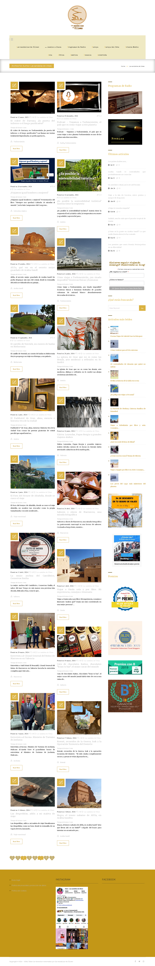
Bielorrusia (18, 362)
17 (46, 858)
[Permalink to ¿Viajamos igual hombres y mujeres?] (33, 182)
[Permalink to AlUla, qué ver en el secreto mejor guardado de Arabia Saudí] (33, 260)
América (74, 55)
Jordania (17, 761)
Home (123, 66)
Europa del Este (111, 47)
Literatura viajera (20, 211)
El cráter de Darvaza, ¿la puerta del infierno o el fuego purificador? (33, 122)
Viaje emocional (20, 517)
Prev (12, 858)
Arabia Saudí (18, 288)
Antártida (102, 55)
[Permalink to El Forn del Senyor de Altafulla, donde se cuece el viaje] (33, 488)
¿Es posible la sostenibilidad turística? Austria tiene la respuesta (79, 202)
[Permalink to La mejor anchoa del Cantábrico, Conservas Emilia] (33, 568)
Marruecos (64, 533)
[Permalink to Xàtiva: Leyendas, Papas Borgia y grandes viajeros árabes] (79, 427)
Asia (50, 55)
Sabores (17, 597)
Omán (62, 610)
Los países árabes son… (117, 161)
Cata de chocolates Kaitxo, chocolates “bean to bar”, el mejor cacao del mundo (79, 665)
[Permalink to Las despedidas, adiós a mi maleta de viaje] (33, 806)
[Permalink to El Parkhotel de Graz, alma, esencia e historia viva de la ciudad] (33, 411)
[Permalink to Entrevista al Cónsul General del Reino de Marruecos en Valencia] (33, 648)
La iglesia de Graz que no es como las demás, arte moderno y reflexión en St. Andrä (79, 360)
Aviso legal (16, 880)
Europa (95, 47)
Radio (62, 143)
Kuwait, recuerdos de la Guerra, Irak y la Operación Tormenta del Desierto (79, 742)
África (61, 55)
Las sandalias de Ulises (28, 47)
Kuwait (62, 762)
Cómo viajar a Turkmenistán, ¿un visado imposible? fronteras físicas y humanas (79, 278)
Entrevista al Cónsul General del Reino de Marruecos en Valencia (33, 657)
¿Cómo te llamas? (116, 280)
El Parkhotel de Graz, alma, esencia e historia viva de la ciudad (33, 419)
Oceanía (87, 55)
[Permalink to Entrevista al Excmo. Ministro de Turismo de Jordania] (33, 729)
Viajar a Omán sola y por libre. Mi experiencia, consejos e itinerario (79, 590)
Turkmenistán (19, 142)
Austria (62, 222)
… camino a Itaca (53, 47)
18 (78, 586)
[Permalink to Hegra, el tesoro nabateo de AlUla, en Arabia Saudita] (79, 808)
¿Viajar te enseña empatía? (119, 208)
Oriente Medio (132, 47)
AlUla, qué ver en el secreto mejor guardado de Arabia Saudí (33, 268)
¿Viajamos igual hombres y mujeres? (29, 192)
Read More (16, 148)
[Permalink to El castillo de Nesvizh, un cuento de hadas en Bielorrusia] (33, 334)
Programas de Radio (76, 47)
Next (52, 858)
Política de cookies (19, 891)
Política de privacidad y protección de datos (29, 885)
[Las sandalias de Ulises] (77, 17)
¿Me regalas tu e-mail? (119, 272)
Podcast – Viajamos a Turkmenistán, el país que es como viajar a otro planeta (79, 123)
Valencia (63, 455)
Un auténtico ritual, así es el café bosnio (124, 185)
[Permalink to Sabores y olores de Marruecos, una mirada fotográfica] (79, 504)
